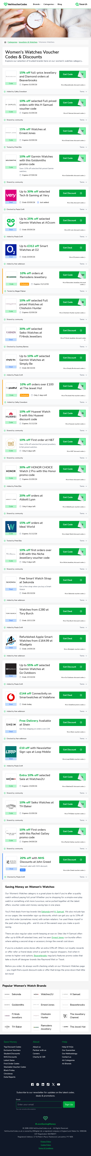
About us (37, 1047)
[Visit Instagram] (37, 1084)
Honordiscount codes (77, 480)
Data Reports (9, 1077)
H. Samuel (59, 911)
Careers (36, 1053)
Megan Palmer (20, 291)
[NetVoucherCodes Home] (13, 4)
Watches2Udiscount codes (75, 786)
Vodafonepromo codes (76, 705)
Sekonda (45, 911)
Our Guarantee (68, 1050)
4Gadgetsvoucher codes (76, 649)
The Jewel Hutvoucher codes (74, 396)
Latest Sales (9, 1060)
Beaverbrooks (40, 955)
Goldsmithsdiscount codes (75, 175)
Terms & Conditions (46, 1148)
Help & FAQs (67, 1047)
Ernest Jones (58, 937)
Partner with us (39, 1050)
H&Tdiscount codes (77, 451)
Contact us (66, 1057)
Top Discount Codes (12, 1047)
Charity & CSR (39, 1057)
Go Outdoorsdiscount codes (74, 677)
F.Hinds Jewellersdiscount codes (75, 338)
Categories (12, 42)
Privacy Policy (46, 1141)
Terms (82, 91)
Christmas (8, 1073)
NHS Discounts (10, 1057)
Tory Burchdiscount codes (75, 621)
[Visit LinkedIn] (43, 1084)
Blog (60, 4)
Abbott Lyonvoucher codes (75, 507)
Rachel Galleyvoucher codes (74, 842)
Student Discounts (12, 1053)
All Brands (66, 1063)
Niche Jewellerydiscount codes (74, 562)
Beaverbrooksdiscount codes (74, 85)
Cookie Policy (46, 1145)
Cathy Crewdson (20, 91)
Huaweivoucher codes (76, 424)
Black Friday (9, 1070)
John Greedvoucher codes (75, 870)
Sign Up (69, 1104)
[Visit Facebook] (32, 1084)
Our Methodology (69, 1053)
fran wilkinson (19, 264)
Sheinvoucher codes (77, 732)
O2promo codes (78, 257)
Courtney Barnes (22, 347)
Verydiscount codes (77, 203)
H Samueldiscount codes (75, 113)
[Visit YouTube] (58, 1084)
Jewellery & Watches (28, 42)
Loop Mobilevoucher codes (75, 759)
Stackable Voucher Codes (15, 1067)
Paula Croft (20, 209)
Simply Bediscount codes (75, 368)
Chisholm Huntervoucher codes (73, 313)
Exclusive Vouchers (12, 1050)
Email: (18, 1099)
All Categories (68, 1060)
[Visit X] (53, 1084)
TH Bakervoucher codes (76, 814)
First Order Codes (11, 1063)
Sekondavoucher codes (76, 594)
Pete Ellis (18, 147)
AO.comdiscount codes (76, 230)
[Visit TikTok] (48, 1084)
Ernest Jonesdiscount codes (75, 140)
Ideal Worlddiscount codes (75, 534)
